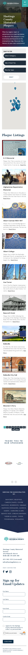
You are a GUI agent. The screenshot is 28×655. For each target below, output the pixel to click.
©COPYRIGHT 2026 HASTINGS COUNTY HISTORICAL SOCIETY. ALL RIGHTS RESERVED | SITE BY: (13, 650)
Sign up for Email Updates (13, 582)
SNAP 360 (8, 651)
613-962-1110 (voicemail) (12, 559)
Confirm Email (6, 616)
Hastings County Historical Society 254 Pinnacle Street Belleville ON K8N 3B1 (13, 553)
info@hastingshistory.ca (12, 562)
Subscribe (8, 641)
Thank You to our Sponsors (14, 442)
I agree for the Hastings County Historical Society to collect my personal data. (14, 627)
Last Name (6, 599)
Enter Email (6, 608)
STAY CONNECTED (9, 568)
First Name (6, 591)
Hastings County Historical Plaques (10, 21)
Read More (23, 165)
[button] (11, 101)
